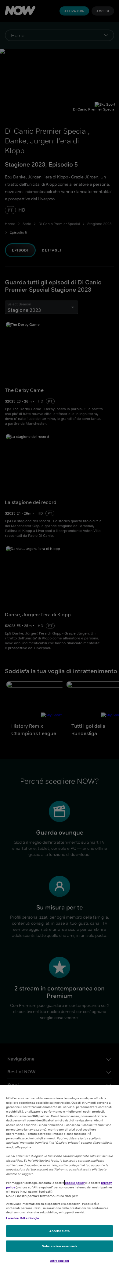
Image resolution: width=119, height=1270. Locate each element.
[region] (59, 1177)
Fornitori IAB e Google (22, 1218)
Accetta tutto (59, 1231)
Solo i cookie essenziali (59, 1246)
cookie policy (75, 1182)
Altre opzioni (59, 1260)
